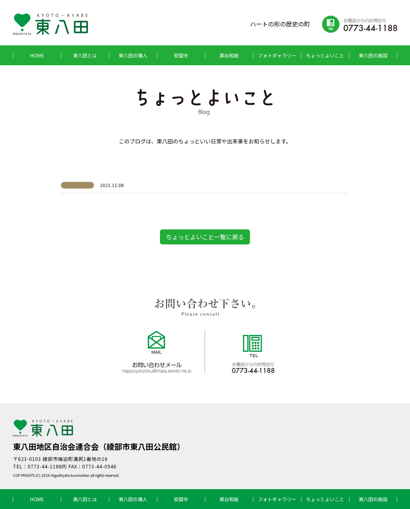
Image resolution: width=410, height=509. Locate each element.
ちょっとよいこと (325, 55)
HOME (37, 55)
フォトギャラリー (277, 55)
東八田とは (85, 55)
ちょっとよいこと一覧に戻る (205, 236)
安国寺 (181, 55)
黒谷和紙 (229, 55)
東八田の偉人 (133, 55)
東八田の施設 (373, 55)
